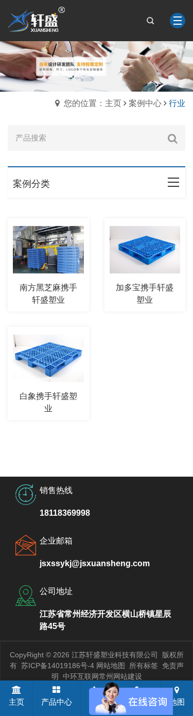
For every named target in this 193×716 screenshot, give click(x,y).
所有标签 (143, 665)
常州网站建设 (120, 676)
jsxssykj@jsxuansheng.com (95, 563)
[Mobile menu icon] (177, 20)
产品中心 (56, 701)
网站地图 (110, 665)
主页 (16, 701)
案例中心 (145, 103)
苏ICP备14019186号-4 (57, 665)
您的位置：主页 (92, 103)
